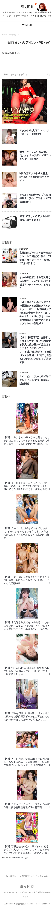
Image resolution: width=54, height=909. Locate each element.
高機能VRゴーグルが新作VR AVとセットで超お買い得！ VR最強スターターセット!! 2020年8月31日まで (36, 258)
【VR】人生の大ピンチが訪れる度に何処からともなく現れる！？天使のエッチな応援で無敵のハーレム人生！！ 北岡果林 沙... (27, 762)
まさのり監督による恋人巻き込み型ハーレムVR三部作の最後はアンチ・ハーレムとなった (35, 282)
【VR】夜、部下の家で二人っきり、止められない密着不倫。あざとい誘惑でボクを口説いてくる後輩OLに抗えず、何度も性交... (27, 486)
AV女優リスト (12, 876)
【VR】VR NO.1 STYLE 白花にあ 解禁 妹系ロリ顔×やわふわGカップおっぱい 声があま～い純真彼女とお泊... (27, 671)
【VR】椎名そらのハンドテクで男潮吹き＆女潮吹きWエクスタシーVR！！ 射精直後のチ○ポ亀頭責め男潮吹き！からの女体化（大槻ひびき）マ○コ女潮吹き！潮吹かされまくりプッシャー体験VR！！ (35, 313)
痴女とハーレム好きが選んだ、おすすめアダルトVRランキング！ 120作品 (35, 156)
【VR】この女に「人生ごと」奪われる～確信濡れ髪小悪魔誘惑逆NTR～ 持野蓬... (27, 806)
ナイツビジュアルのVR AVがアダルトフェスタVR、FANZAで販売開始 (36, 380)
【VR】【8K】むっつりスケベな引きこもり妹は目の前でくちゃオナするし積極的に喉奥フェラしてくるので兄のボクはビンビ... (27, 440)
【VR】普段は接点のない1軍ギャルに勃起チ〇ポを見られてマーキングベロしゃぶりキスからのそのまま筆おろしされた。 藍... (26, 849)
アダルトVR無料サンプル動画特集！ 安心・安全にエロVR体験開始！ (35, 198)
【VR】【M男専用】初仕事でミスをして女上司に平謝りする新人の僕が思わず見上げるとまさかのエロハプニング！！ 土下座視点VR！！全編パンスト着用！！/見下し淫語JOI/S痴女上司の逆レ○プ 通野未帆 (36, 350)
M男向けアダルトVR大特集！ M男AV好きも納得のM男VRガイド (35, 177)
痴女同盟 (27, 7)
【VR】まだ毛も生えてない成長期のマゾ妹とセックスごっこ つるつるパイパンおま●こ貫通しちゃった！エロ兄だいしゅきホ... (27, 625)
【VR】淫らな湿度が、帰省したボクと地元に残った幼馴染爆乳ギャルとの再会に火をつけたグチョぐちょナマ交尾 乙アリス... (27, 716)
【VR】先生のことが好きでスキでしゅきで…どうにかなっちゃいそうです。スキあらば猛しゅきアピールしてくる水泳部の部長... (26, 533)
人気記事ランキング (28, 876)
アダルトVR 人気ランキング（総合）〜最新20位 (34, 132)
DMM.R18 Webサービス (19, 858)
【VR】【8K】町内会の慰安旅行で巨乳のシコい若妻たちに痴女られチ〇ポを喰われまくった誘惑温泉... (27, 580)
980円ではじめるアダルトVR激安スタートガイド (35, 218)
